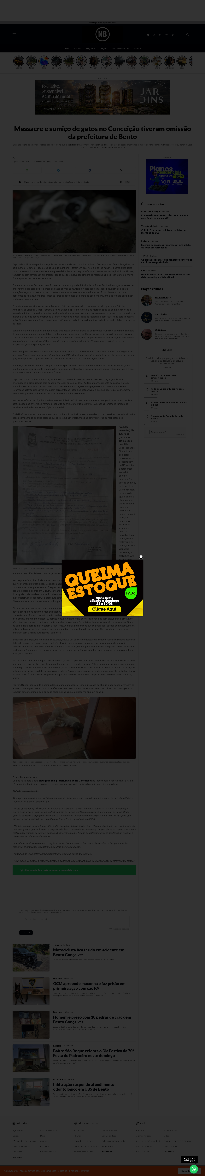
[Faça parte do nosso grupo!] (194, 1168)
